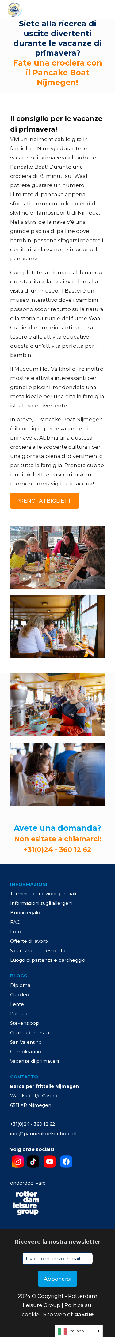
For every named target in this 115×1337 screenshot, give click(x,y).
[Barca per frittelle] (15, 9)
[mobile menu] (107, 9)
